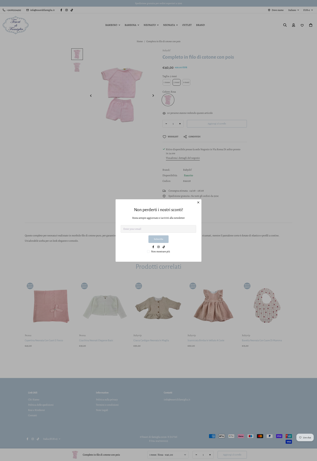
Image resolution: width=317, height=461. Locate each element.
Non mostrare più (160, 251)
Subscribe (158, 239)
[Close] (198, 202)
